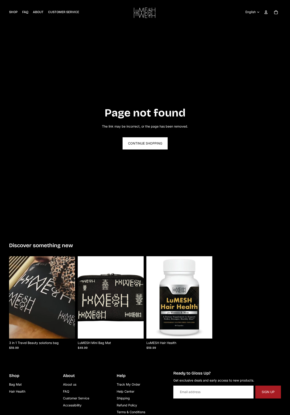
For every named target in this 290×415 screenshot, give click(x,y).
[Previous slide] (153, 297)
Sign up (268, 392)
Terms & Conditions (131, 412)
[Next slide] (205, 297)
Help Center (125, 391)
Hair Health (17, 391)
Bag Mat (15, 384)
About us (69, 384)
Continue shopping (145, 143)
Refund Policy (127, 405)
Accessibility (72, 405)
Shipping (123, 398)
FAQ (66, 391)
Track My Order (128, 384)
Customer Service (76, 398)
